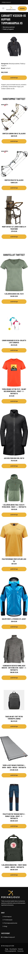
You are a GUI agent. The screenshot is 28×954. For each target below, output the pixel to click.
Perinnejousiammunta (10, 923)
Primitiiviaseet (8, 920)
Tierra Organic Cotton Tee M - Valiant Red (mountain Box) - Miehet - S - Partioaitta (14, 391)
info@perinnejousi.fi (6, 2)
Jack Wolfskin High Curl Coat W (14, 458)
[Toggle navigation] (3, 8)
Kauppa (22, 8)
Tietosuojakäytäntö (10, 951)
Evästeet (20, 949)
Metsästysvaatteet (9, 27)
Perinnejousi (8, 916)
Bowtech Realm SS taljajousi (14, 180)
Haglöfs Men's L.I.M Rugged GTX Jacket (14, 619)
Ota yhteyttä (13, 949)
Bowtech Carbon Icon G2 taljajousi (14, 133)
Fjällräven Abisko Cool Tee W (14, 294)
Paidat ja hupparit (8, 29)
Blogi (5, 926)
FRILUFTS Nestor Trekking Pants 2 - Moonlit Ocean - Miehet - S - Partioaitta (14, 816)
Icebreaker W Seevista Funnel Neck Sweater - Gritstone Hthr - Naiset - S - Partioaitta (14, 668)
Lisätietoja (14, 77)
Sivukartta (20, 951)
